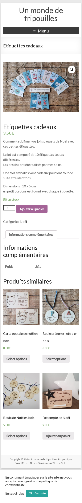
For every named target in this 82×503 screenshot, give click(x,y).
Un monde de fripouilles (41, 14)
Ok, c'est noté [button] (37, 493)
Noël (23, 221)
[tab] (31, 234)
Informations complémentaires (31, 234)
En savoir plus (14, 493)
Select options (17, 359)
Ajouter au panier (32, 209)
